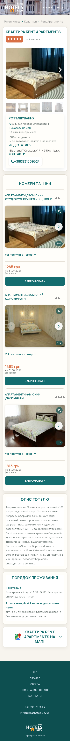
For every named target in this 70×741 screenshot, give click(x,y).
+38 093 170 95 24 (53, 7)
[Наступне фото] (59, 227)
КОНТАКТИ (35, 696)
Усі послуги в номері (19, 254)
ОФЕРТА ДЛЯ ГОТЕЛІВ (35, 690)
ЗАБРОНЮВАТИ (35, 281)
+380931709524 (27, 161)
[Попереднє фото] (11, 227)
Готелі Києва (12, 21)
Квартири (30, 21)
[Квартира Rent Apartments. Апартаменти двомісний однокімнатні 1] (35, 326)
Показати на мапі (20, 128)
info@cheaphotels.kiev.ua (35, 713)
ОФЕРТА (35, 684)
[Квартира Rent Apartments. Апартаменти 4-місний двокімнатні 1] (35, 426)
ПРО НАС (35, 678)
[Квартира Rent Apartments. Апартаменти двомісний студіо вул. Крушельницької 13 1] (35, 227)
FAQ (35, 672)
